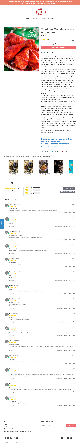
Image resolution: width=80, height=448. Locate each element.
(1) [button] (31, 193)
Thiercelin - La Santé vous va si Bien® (18, 442)
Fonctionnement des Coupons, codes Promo (17, 431)
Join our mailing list (46, 421)
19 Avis (49, 39)
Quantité (71, 41)
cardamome (59, 116)
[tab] (7, 200)
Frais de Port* (8, 429)
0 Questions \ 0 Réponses (10, 190)
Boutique (43, 18)
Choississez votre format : (49, 41)
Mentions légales (9, 422)
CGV (5, 426)
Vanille (36, 18)
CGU (5, 424)
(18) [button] (32, 187)
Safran (29, 18)
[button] (67, 192)
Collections (51, 18)
